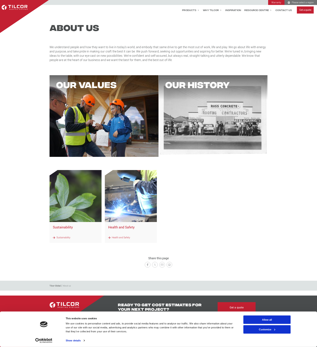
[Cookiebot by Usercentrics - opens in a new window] (43, 340)
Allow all (267, 319)
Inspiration (233, 10)
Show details (73, 340)
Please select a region (303, 2)
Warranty (276, 2)
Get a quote (305, 9)
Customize (265, 329)
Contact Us (283, 10)
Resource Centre (256, 10)
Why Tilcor (211, 10)
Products (189, 10)
